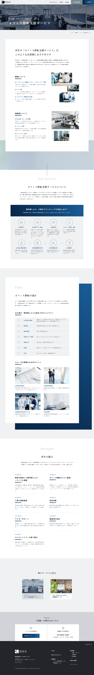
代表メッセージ (75, 652)
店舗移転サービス (57, 663)
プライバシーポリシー (74, 664)
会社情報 (67, 2)
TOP (72, 32)
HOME (52, 650)
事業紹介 (61, 2)
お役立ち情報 (73, 660)
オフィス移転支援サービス (59, 661)
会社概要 (74, 656)
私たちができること (54, 2)
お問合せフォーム (28, 635)
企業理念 (74, 654)
